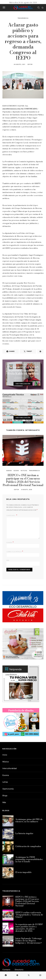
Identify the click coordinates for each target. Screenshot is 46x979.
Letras (5, 782)
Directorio (19, 969)
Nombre (10, 542)
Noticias (16, 398)
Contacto (6, 969)
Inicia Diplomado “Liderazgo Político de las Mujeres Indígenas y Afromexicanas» (28, 940)
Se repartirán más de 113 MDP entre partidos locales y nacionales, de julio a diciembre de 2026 (29, 927)
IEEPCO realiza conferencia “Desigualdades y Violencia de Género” (29, 914)
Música (5, 761)
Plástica (23, 364)
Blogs (4, 795)
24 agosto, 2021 (19, 64)
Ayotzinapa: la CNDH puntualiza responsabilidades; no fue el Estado (29, 859)
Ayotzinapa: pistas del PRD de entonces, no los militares (28, 820)
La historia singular (24, 833)
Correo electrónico (14, 551)
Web (7, 560)
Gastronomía (7, 789)
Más (4, 802)
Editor (30, 64)
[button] (43, 8)
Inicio (4, 755)
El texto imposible (23, 872)
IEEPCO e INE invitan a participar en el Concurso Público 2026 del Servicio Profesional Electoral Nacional (23, 480)
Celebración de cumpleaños (28, 846)
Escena (16, 470)
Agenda (9, 470)
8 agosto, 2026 (26, 489)
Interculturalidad (9, 768)
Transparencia (23, 18)
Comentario (11, 515)
